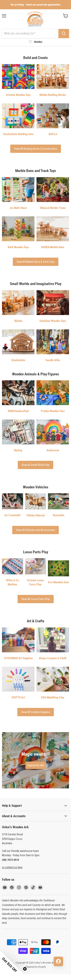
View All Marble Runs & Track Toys (36, 261)
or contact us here (12, 867)
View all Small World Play (35, 464)
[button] (12, 962)
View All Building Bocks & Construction (35, 148)
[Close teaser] (25, 969)
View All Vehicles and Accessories (35, 530)
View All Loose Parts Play (35, 599)
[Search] (63, 33)
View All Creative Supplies (35, 712)
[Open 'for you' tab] (58, 961)
